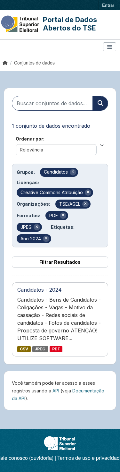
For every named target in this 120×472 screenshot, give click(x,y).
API (55, 390)
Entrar (108, 5)
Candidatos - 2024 (39, 290)
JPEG (40, 349)
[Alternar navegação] (109, 47)
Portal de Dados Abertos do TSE (70, 23)
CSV (24, 349)
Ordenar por (29, 139)
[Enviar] (100, 103)
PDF (56, 349)
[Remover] (73, 172)
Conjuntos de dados (34, 62)
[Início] (5, 62)
